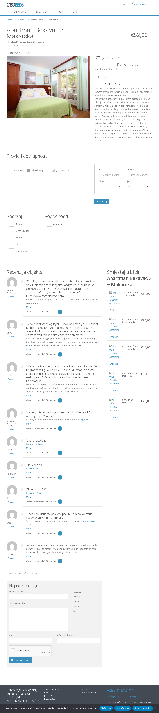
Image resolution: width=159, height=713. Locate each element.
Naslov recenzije (17, 591)
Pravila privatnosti (89, 692)
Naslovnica (19, 12)
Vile (75, 12)
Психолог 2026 (33, 493)
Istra (46, 692)
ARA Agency (82, 419)
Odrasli (101, 181)
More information (142, 708)
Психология (32, 468)
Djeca (129, 181)
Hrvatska (20, 19)
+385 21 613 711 (15, 45)
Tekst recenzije (17, 603)
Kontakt (85, 689)
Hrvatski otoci (49, 699)
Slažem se (106, 708)
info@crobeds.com (122, 697)
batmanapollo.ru (34, 444)
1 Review (10, 296)
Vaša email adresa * (67, 635)
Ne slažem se (122, 708)
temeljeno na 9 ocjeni (105, 69)
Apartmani (42, 12)
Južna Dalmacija (50, 696)
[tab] (14, 53)
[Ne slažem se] (155, 708)
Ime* (11, 635)
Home (9, 19)
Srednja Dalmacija (51, 689)
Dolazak (102, 169)
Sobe (60, 12)
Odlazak (130, 169)
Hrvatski (145, 4)
